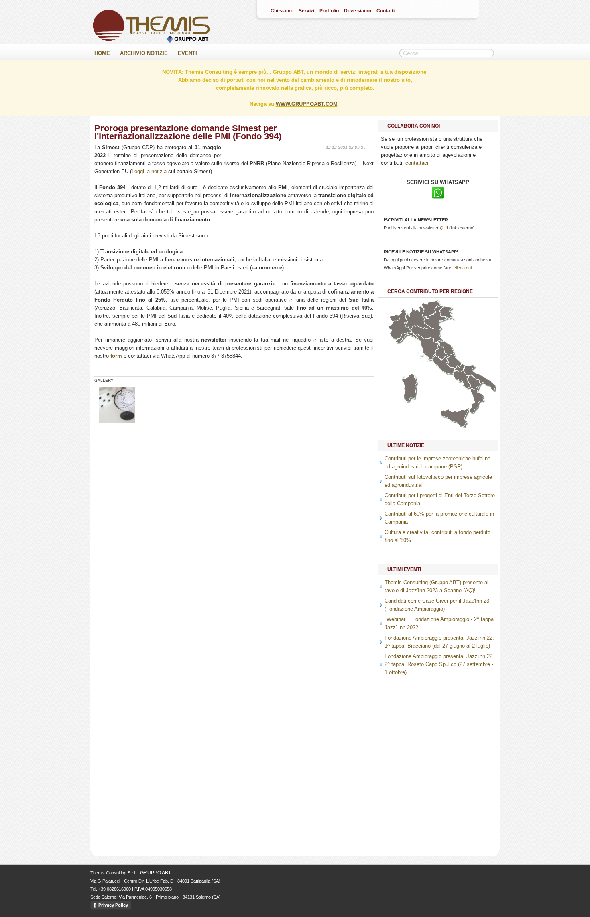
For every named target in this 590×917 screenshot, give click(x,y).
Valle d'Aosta (394, 317)
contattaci (416, 163)
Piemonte (399, 323)
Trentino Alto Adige (431, 309)
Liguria (407, 337)
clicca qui (463, 267)
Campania (461, 379)
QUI (444, 227)
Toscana (428, 347)
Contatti (385, 11)
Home (102, 53)
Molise (459, 368)
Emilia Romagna (427, 334)
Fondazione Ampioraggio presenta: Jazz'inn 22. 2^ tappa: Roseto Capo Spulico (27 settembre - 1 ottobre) (439, 664)
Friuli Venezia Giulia (447, 313)
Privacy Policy (113, 905)
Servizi (306, 11)
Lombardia (418, 318)
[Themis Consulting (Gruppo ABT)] (151, 41)
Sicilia (455, 417)
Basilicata (473, 382)
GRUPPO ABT (155, 873)
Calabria (476, 400)
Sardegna (409, 387)
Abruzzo (454, 361)
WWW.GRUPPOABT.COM (307, 104)
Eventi (187, 53)
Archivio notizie (144, 53)
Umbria (441, 352)
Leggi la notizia (149, 171)
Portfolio (329, 11)
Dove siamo (357, 11)
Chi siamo (282, 11)
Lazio (443, 364)
